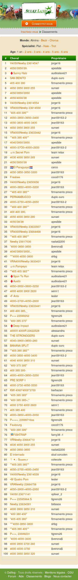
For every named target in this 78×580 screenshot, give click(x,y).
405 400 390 (17, 83)
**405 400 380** (19, 236)
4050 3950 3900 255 (22, 88)
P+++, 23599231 (20, 534)
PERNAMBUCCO (20, 197)
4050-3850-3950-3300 (23, 172)
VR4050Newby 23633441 (25, 306)
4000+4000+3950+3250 (24, 375)
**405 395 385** (19, 464)
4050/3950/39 (18, 162)
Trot (53, 46)
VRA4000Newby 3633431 (25, 261)
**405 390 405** (19, 529)
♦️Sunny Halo (18, 73)
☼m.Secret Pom (20, 152)
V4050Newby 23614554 (24, 103)
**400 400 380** (19, 207)
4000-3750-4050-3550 (23, 385)
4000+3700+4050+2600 (24, 301)
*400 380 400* (18, 514)
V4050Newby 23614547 (24, 63)
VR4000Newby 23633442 (25, 132)
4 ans (46, 52)
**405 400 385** (19, 192)
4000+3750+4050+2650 (24, 202)
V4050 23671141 (20, 494)
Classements (34, 576)
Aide (21, 576)
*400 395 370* (18, 321)
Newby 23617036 (20, 241)
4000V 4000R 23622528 (24, 330)
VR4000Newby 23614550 (25, 108)
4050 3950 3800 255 (22, 127)
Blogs (47, 576)
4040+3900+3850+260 (23, 340)
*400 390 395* (18, 430)
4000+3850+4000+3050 (24, 415)
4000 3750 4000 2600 (23, 405)
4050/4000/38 (18, 98)
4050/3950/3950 (20, 93)
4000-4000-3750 (20, 548)
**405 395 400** (19, 137)
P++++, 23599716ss (22, 420)
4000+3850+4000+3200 (24, 187)
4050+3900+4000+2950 (24, 489)
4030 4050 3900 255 (22, 444)
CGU (70, 572)
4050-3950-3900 (20, 449)
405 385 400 (17, 410)
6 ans (64, 52)
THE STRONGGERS (22, 335)
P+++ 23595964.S (21, 499)
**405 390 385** (19, 350)
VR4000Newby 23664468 (25, 231)
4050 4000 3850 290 (22, 217)
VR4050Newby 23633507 (25, 226)
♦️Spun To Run (19, 276)
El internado (17, 454)
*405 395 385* (18, 395)
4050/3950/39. (18, 68)
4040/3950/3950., (20, 251)
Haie (46, 46)
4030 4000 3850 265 (22, 157)
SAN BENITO (18, 78)
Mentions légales (55, 572)
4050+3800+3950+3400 (24, 117)
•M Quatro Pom (19, 479)
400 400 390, (18, 212)
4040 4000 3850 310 (22, 360)
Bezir (44, 40)
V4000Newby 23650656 (24, 182)
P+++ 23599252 (19, 316)
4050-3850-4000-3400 (23, 355)
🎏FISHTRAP (18, 435)
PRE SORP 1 (18, 380)
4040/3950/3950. (20, 142)
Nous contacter (62, 576)
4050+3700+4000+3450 (24, 469)
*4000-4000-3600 (20, 539)
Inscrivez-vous (29, 32)
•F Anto (14, 296)
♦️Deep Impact (19, 326)
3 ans (37, 52)
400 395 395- (18, 370)
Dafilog (11, 572)
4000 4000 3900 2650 (23, 291)
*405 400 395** (19, 113)
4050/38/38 (17, 222)
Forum (12, 576)
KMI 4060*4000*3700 (23, 390)
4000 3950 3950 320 (22, 553)
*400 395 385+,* (19, 400)
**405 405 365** (19, 271)
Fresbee (15, 177)
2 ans (28, 52)
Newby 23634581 (20, 504)
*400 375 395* (18, 365)
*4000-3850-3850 (20, 246)
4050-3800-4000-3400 (23, 122)
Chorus (54, 40)
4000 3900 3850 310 (22, 509)
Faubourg (16, 425)
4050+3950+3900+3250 (24, 286)
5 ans (55, 52)
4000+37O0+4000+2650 (24, 147)
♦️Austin (15, 281)
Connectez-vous (42, 24)
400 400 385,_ (18, 311)
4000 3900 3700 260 (22, 544)
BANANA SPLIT (19, 345)
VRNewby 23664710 (22, 439)
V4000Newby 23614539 (24, 474)
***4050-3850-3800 (21, 524)
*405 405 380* (18, 519)
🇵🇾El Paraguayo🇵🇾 (21, 167)
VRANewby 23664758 (23, 484)
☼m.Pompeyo (18, 266)
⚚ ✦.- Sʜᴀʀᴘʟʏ (19, 459)
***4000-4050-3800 (21, 256)
